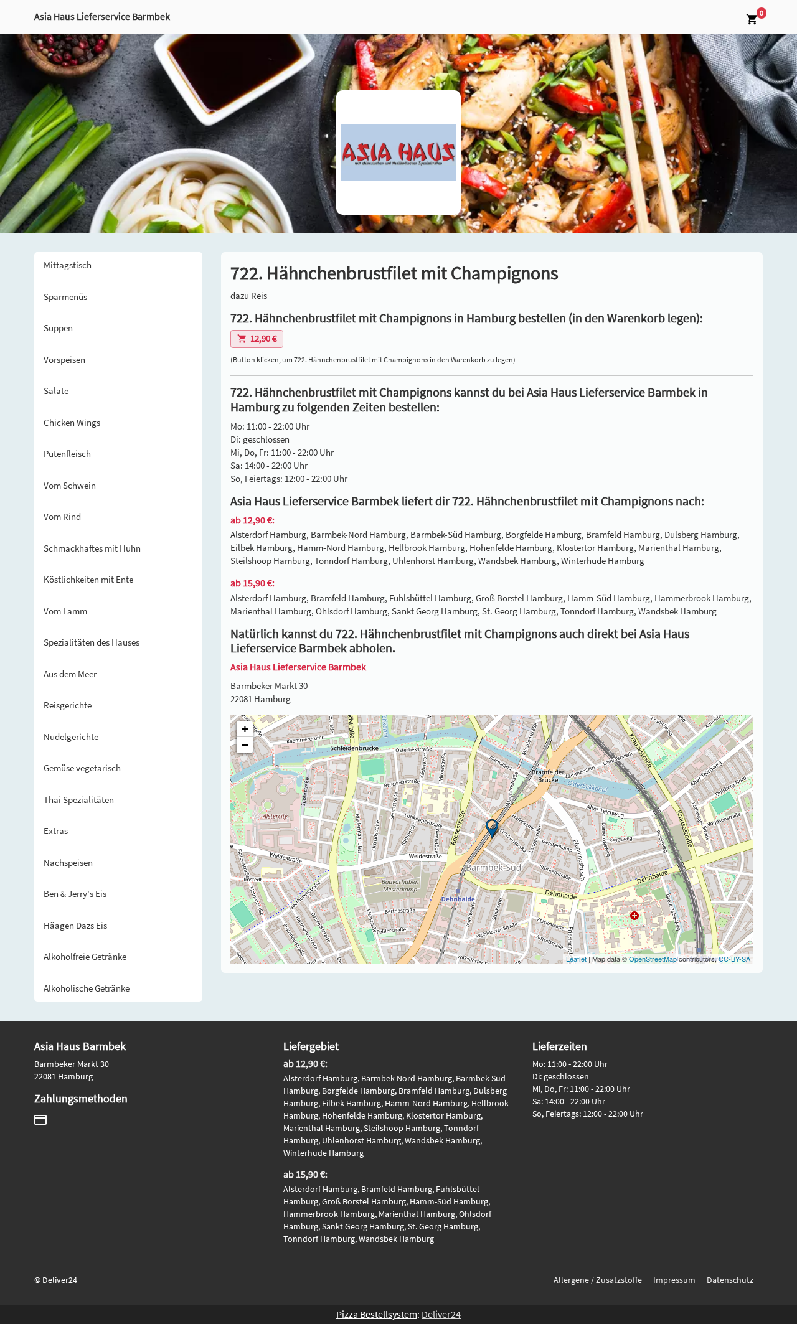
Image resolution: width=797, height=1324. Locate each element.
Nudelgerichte (71, 737)
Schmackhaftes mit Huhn (92, 548)
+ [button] (245, 728)
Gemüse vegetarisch (82, 768)
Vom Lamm (65, 611)
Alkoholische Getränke (87, 988)
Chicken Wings (72, 422)
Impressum (674, 1279)
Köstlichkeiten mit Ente (88, 579)
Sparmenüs (65, 297)
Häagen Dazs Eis (75, 925)
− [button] (245, 744)
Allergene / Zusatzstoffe (598, 1279)
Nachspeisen (68, 862)
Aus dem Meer (70, 674)
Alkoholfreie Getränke (85, 956)
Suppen (58, 328)
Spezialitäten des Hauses (91, 642)
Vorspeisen (64, 359)
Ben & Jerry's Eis (75, 893)
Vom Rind (62, 516)
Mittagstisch (68, 265)
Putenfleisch (67, 453)
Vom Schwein (70, 485)
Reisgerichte (68, 705)
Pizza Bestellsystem (376, 1314)
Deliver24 (441, 1314)
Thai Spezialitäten (79, 799)
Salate (56, 391)
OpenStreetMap (653, 959)
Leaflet (576, 959)
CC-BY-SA (734, 959)
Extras (56, 831)
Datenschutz (730, 1279)
